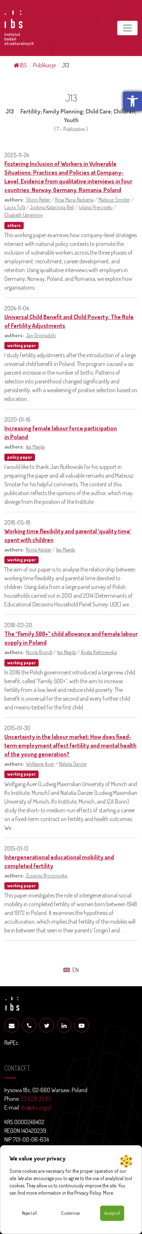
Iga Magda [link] (35, 446)
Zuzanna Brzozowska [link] (46, 875)
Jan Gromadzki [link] (41, 335)
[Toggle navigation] (127, 28)
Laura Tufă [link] (14, 207)
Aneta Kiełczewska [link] (99, 652)
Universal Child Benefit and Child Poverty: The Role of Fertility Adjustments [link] (69, 321)
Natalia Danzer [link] (73, 763)
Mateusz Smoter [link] (114, 199)
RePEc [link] (11, 1042)
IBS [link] (23, 65)
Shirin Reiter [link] (38, 199)
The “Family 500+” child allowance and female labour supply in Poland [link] (71, 638)
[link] (132, 101)
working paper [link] (21, 345)
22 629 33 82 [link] (36, 1098)
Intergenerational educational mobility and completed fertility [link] (59, 861)
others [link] (14, 225)
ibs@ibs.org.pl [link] (36, 1107)
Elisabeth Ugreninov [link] (23, 214)
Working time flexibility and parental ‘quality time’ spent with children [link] (67, 536)
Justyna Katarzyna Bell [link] (52, 207)
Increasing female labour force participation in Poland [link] (60, 433)
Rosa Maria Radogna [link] (74, 199)
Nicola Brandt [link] (39, 652)
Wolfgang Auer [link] (40, 763)
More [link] (108, 1193)
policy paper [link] (19, 457)
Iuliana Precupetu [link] (96, 207)
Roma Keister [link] (38, 549)
